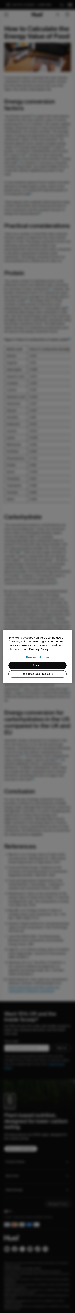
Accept (37, 665)
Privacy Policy (38, 649)
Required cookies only (37, 674)
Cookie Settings (37, 657)
